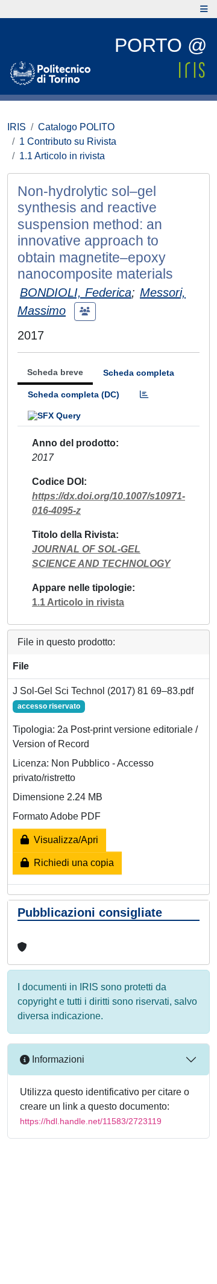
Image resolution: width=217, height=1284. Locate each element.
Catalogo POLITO (76, 127)
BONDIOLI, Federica (75, 292)
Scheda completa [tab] (138, 373)
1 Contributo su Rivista (67, 141)
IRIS (16, 127)
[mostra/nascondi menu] (204, 9)
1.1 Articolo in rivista (62, 156)
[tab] (144, 394)
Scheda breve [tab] (55, 372)
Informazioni (57, 1059)
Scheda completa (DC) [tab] (73, 394)
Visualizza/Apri (63, 840)
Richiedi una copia (71, 863)
